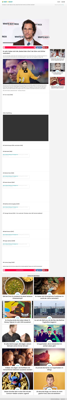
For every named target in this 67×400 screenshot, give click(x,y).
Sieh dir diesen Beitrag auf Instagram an (10, 154)
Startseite (4, 4)
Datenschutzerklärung (55, 399)
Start (58, 1)
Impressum (63, 399)
